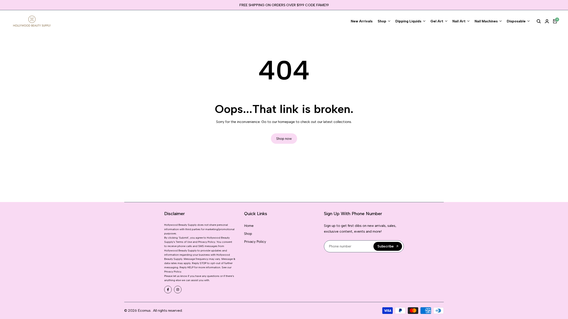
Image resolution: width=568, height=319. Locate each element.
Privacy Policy (255, 241)
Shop (248, 233)
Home (249, 226)
